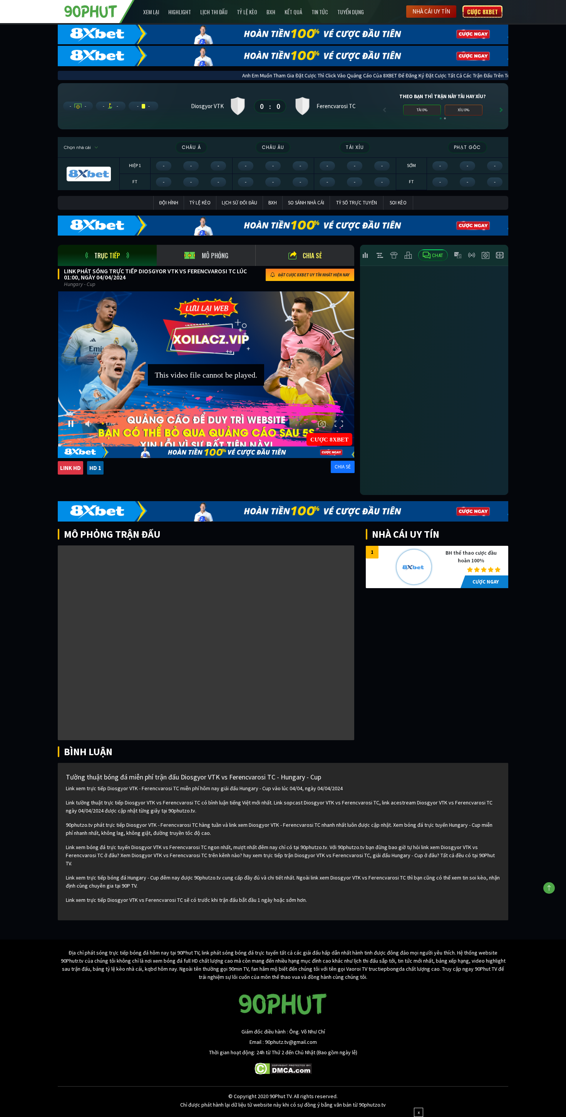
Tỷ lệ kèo (247, 12)
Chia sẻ (312, 255)
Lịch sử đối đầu (239, 202)
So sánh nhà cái (306, 202)
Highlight (179, 12)
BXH (270, 12)
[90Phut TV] (91, 10)
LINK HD (70, 468)
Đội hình (168, 202)
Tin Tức (319, 12)
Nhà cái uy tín (431, 11)
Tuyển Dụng (350, 12)
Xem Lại (151, 12)
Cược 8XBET (482, 11)
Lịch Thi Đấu (214, 12)
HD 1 (95, 468)
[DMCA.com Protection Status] (283, 1068)
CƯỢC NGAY (485, 582)
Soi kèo (398, 202)
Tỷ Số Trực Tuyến (356, 202)
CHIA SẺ (343, 466)
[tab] (107, 255)
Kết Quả (293, 12)
